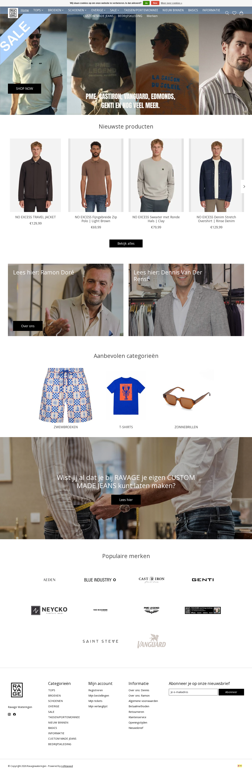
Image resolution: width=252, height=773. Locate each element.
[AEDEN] (49, 580)
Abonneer (231, 692)
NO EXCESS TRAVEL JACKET (35, 217)
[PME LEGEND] (152, 611)
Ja (146, 3)
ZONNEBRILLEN (186, 427)
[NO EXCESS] (100, 611)
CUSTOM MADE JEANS (98, 16)
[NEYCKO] (49, 611)
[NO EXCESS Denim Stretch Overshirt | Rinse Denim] (216, 175)
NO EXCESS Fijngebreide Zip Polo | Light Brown (96, 219)
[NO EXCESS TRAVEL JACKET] (35, 175)
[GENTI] (203, 580)
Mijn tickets (95, 701)
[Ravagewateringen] (13, 13)
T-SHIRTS (126, 427)
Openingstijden (138, 722)
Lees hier (126, 499)
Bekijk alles (126, 243)
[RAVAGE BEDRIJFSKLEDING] (203, 611)
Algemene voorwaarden (143, 701)
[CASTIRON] (152, 580)
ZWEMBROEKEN (66, 427)
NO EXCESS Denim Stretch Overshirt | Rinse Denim (216, 219)
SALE (51, 712)
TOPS (51, 690)
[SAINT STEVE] (100, 641)
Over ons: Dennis (139, 690)
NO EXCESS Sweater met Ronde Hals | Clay (156, 219)
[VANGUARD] (152, 641)
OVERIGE (53, 706)
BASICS (193, 10)
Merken (152, 16)
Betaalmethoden (139, 706)
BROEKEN (54, 695)
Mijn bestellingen (98, 695)
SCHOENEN (55, 701)
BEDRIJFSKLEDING (130, 16)
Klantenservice (137, 717)
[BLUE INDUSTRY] (100, 580)
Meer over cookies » (171, 3)
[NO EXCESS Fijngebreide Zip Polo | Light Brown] (95, 175)
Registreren (95, 690)
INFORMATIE (211, 10)
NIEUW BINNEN (173, 10)
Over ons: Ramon (139, 695)
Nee (155, 3)
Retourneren (136, 712)
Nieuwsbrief (136, 728)
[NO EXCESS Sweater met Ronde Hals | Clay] (156, 175)
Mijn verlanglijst (98, 706)
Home (25, 10)
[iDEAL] (239, 766)
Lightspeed (67, 766)
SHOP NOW (24, 88)
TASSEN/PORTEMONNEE (141, 10)
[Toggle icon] (227, 13)
